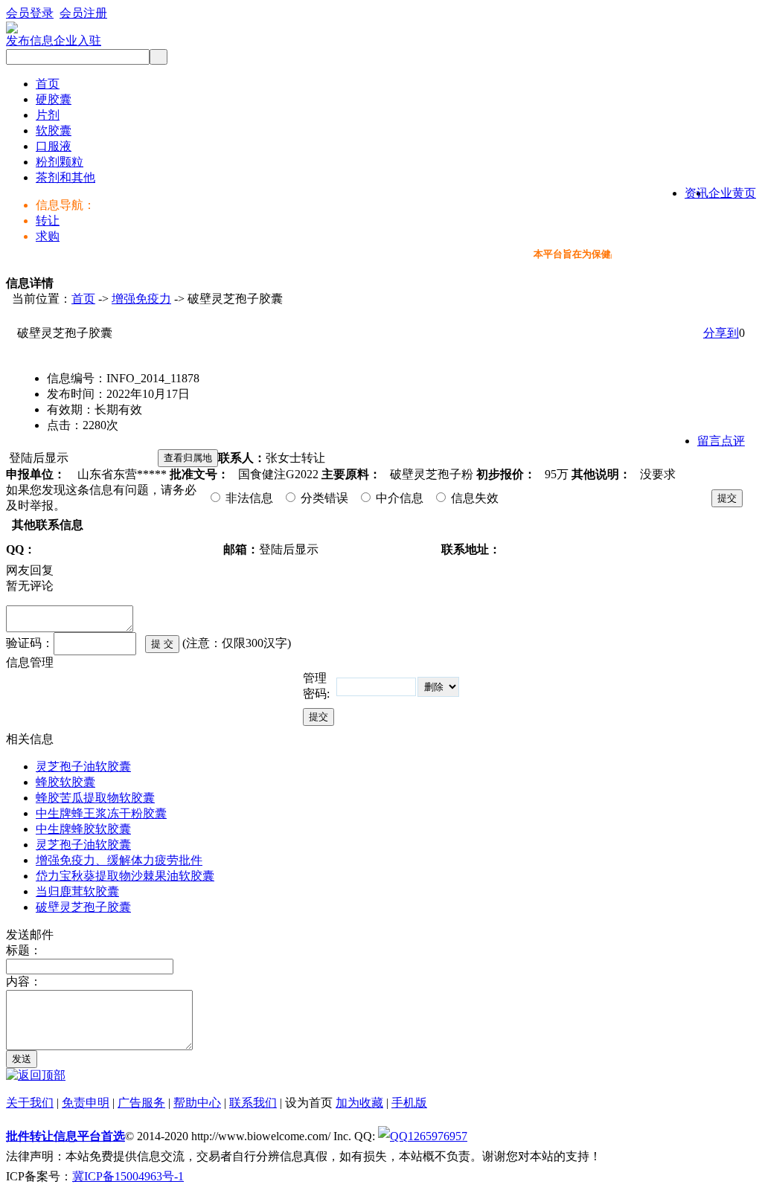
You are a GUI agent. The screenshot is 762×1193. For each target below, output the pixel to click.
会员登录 (30, 13)
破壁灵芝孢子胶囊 (83, 907)
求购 (48, 236)
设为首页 (309, 1102)
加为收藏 (359, 1102)
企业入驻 (77, 40)
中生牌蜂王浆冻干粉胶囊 (101, 813)
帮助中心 (197, 1102)
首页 (48, 83)
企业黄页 (732, 193)
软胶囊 (53, 130)
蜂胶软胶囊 (65, 782)
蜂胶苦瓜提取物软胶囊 (95, 797)
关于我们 (30, 1102)
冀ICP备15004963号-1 (128, 1176)
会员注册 (83, 13)
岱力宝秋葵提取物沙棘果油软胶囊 (125, 875)
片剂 (48, 115)
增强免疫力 (141, 298)
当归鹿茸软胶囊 (77, 891)
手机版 (409, 1102)
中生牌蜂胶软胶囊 (83, 829)
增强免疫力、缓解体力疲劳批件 (119, 860)
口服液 (53, 146)
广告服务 (141, 1102)
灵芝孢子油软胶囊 (83, 766)
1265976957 (437, 1136)
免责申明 (85, 1102)
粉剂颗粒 (59, 161)
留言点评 (721, 440)
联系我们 (253, 1102)
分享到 (721, 333)
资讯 (696, 193)
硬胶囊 (53, 99)
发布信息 (30, 40)
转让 (48, 220)
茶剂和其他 (65, 177)
